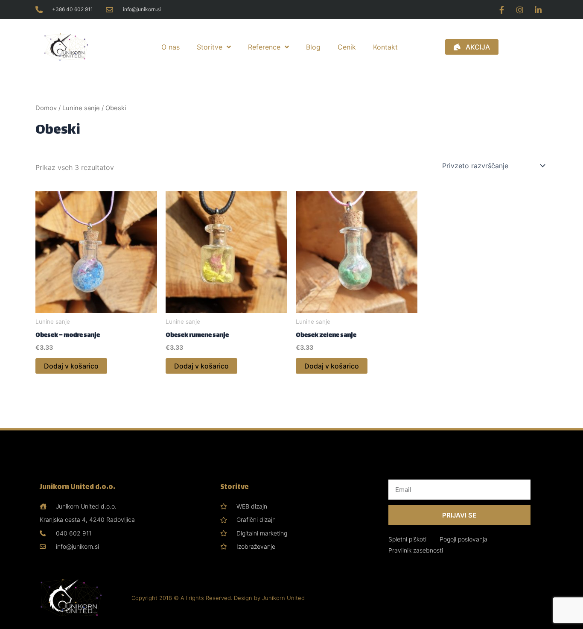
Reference (264, 47)
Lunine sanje (81, 108)
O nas (170, 47)
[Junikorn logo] (79, 47)
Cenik (347, 47)
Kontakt (385, 47)
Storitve (209, 47)
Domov (46, 108)
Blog (313, 47)
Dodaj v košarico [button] (71, 366)
